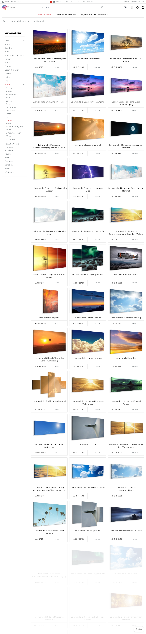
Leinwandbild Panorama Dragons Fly (87, 231)
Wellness (9, 168)
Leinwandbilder (44, 14)
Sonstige (9, 165)
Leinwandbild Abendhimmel (87, 145)
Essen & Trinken (12, 70)
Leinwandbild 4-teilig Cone (87, 531)
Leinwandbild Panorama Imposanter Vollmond (126, 146)
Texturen (9, 161)
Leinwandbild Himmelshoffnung (126, 318)
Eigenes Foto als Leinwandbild (95, 14)
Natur (30, 21)
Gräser (8, 104)
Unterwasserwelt (13, 133)
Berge (8, 114)
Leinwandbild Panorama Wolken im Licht (49, 232)
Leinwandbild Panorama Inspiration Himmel (126, 618)
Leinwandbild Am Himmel (88, 59)
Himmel (40, 21)
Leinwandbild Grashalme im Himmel (49, 102)
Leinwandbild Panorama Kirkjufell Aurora (126, 402)
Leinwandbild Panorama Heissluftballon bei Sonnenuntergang (49, 575)
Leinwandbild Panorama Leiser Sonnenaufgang (126, 103)
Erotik (7, 63)
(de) (125, 7)
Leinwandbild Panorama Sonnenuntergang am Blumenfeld (49, 146)
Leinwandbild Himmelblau (126, 574)
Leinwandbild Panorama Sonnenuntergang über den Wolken (126, 232)
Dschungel (11, 107)
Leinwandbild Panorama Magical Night (87, 574)
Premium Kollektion (66, 14)
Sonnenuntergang (14, 126)
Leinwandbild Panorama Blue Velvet (126, 531)
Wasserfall (10, 139)
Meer (8, 117)
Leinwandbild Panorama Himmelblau (88, 487)
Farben (8, 59)
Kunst (7, 44)
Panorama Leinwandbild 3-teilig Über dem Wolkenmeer (126, 445)
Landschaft (11, 110)
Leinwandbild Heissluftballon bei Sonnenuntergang (49, 359)
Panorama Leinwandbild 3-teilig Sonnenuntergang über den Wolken (49, 488)
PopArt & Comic (12, 144)
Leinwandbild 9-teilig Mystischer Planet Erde (49, 618)
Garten (9, 101)
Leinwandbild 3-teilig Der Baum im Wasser (49, 275)
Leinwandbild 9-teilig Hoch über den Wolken (87, 618)
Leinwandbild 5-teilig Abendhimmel (49, 401)
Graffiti (8, 73)
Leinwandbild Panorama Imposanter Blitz (87, 189)
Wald (8, 98)
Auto (7, 52)
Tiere (7, 41)
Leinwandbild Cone (87, 444)
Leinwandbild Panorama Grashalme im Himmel (125, 189)
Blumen (8, 66)
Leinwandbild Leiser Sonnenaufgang (87, 102)
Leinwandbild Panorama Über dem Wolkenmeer (88, 402)
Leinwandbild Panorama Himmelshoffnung (126, 488)
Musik (7, 81)
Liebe (7, 77)
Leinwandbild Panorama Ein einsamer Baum (126, 60)
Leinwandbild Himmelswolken (88, 358)
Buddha (8, 48)
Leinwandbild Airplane (49, 318)
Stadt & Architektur (13, 55)
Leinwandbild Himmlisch (126, 358)
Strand (9, 91)
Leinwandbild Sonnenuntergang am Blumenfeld (49, 60)
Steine (9, 123)
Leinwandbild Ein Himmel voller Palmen (49, 532)
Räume (8, 154)
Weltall (8, 157)
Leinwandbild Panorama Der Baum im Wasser (49, 189)
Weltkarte (9, 172)
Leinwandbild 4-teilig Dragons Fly (87, 274)
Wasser (9, 136)
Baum (8, 130)
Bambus (9, 88)
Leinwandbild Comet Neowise (87, 318)
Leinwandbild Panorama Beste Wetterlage (49, 445)
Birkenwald (11, 94)
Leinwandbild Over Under (126, 274)
